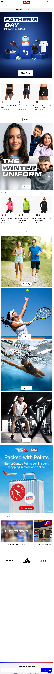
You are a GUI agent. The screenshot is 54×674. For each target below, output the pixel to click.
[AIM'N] (44, 560)
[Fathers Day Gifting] (26, 45)
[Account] (5, 2)
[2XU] (9, 560)
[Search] (2, 5)
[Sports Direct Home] (26, 2)
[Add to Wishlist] (16, 85)
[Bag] (51, 2)
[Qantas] (26, 479)
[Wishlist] (47, 2)
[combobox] (26, 5)
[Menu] (2, 2)
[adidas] (26, 560)
